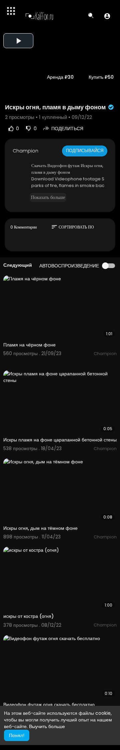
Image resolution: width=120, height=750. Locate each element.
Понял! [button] (16, 735)
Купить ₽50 (101, 77)
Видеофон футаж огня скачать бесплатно (49, 704)
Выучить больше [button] (47, 726)
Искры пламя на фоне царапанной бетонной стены (60, 439)
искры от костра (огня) (28, 616)
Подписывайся (84, 150)
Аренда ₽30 (60, 77)
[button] (107, 16)
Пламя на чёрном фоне (29, 344)
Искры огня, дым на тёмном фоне (40, 528)
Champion (25, 150)
